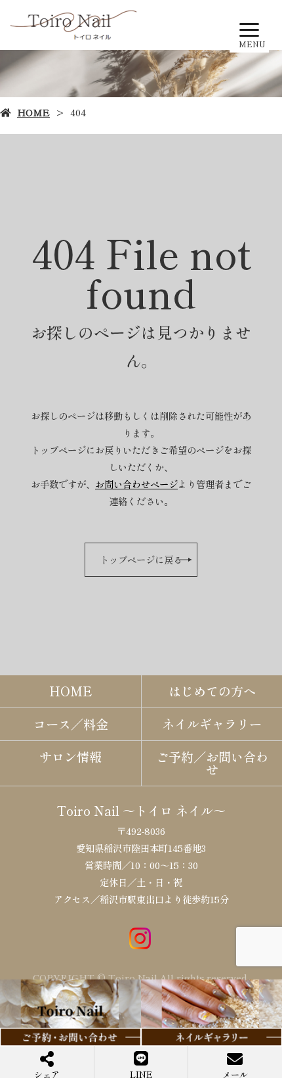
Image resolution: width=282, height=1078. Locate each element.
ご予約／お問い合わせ (212, 763)
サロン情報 (70, 757)
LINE (141, 1073)
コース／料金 (70, 724)
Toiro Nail (88, 810)
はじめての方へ (212, 691)
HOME (33, 112)
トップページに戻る (141, 559)
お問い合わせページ (136, 484)
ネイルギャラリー (212, 724)
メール (235, 1073)
